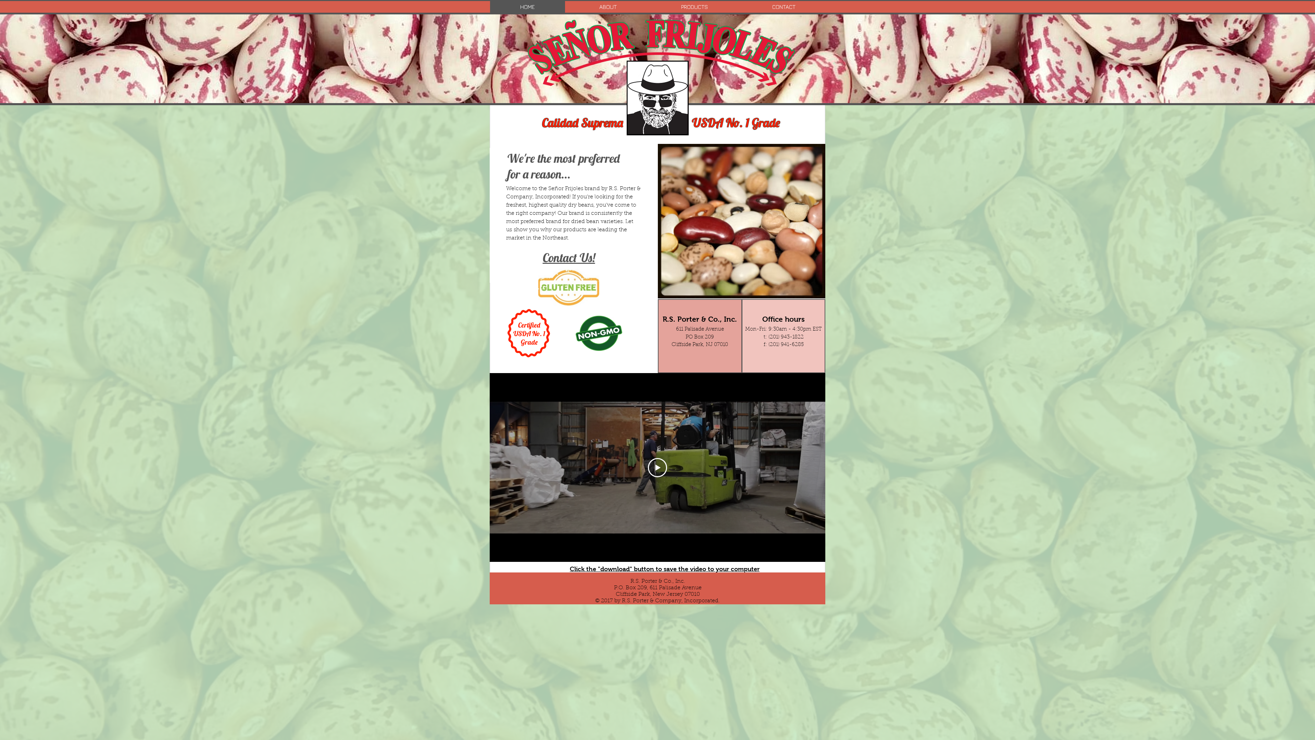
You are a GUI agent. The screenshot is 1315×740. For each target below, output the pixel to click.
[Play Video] (657, 467)
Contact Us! (569, 257)
